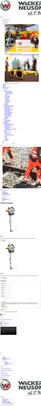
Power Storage (8, 115)
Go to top (2, 396)
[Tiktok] (7, 379)
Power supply (8, 101)
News (6, 135)
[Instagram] (2, 379)
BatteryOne (7, 117)
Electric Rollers (7, 110)
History (6, 132)
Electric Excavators (8, 111)
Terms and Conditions (6, 402)
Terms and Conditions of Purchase (8, 403)
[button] (6, 87)
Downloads (7, 139)
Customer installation (4, 373)
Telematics (7, 128)
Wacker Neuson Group (6, 358)
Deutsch (6, 88)
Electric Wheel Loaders (9, 112)
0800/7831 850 (7, 368)
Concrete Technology (9, 92)
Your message (3, 301)
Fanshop (6, 22)
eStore (6, 21)
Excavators (8, 95)
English (4, 88)
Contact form (2, 371)
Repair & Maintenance (8, 125)
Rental (5, 119)
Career (4, 86)
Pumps (7, 103)
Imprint (4, 398)
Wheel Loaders (7, 96)
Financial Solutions (8, 127)
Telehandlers (7, 97)
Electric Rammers (8, 108)
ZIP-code (3, 289)
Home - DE (5, 196)
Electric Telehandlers (8, 113)
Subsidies (6, 118)
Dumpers (7, 98)
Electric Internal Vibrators (9, 106)
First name (3, 283)
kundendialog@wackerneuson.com (6, 370)
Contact (4, 84)
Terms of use (5, 400)
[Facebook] (3, 379)
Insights (6, 136)
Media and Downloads (6, 194)
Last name (3, 285)
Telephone (3, 296)
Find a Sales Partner (6, 19)
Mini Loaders (7, 99)
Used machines (5, 122)
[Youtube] (4, 379)
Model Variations (5, 193)
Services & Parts (6, 123)
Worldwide (4, 85)
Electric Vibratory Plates (9, 109)
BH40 (4, 200)
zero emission (6, 104)
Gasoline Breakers (6, 199)
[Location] (1, 379)
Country (2, 291)
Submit (3, 305)
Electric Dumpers (8, 114)
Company (3, 287)
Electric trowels (7, 107)
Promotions (7, 138)
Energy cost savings (8, 116)
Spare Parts (6, 126)
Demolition (8, 100)
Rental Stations (7, 121)
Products (5, 90)
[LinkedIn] (5, 379)
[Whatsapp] (8, 379)
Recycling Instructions (6, 401)
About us (8, 131)
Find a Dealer (3, 325)
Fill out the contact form (6, 323)
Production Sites (7, 133)
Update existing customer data (5, 375)
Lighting (6, 102)
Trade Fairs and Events (10, 134)
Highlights (4, 191)
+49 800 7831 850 (9, 319)
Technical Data (5, 192)
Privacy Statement (6, 399)
